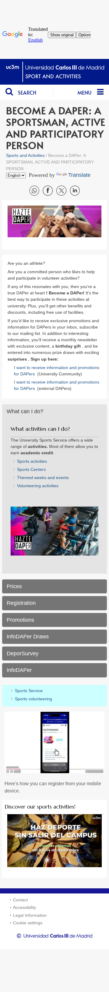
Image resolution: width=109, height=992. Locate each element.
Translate (79, 175)
